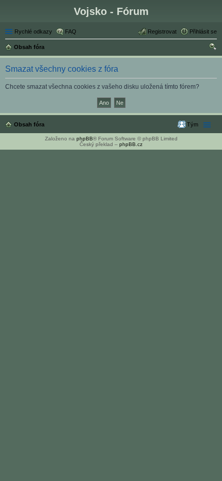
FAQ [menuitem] (70, 31)
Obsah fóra (29, 124)
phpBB (84, 138)
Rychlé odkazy (33, 31)
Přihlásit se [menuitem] (203, 31)
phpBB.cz (130, 144)
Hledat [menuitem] (213, 48)
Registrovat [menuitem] (162, 31)
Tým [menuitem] (192, 124)
